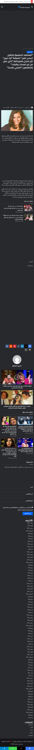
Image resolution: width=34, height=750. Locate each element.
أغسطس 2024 (29, 562)
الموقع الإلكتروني (29, 500)
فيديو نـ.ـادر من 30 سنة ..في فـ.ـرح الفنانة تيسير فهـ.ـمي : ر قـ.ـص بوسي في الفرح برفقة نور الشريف (13, 217)
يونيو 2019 (30, 715)
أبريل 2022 (30, 636)
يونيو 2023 (30, 599)
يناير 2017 (30, 717)
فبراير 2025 (30, 546)
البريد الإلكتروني (29, 494)
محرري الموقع (28, 107)
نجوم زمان (30, 735)
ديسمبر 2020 (30, 678)
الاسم (31, 487)
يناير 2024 (30, 580)
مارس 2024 (30, 575)
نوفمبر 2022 (30, 617)
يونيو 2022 (30, 630)
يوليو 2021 (30, 659)
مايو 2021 (30, 665)
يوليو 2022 (30, 628)
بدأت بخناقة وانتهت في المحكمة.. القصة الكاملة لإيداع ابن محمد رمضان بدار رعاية (25, 450)
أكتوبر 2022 (30, 620)
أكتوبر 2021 (30, 651)
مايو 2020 (30, 696)
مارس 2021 (30, 670)
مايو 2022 (30, 633)
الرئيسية (30, 48)
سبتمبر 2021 (30, 654)
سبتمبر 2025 (30, 528)
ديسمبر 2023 (30, 583)
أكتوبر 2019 (30, 707)
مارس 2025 (30, 544)
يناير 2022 (30, 644)
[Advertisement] (17, 29)
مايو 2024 (30, 570)
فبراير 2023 (30, 609)
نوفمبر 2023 (30, 586)
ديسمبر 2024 (30, 551)
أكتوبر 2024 (30, 557)
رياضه (31, 730)
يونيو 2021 (30, 662)
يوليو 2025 (30, 533)
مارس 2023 (30, 607)
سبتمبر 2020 (30, 686)
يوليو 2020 (30, 691)
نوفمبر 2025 (30, 523)
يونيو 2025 (30, 536)
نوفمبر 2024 (30, 554)
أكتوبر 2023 (30, 588)
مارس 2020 (30, 701)
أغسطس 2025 (29, 530)
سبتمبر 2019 (30, 709)
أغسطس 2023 (29, 594)
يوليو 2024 (30, 565)
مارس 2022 (30, 638)
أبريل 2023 (30, 604)
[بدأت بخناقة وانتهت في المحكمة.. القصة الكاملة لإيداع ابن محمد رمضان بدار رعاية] (25, 442)
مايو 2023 (30, 601)
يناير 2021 (30, 675)
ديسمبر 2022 (30, 615)
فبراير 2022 (30, 641)
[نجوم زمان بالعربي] (24, 6)
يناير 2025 (30, 549)
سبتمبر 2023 (30, 591)
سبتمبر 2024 (30, 559)
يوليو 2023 (30, 596)
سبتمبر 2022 (30, 623)
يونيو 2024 (30, 567)
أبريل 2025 (30, 541)
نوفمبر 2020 (30, 680)
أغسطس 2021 (29, 657)
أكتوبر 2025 (30, 525)
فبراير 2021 (30, 673)
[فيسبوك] (29, 346)
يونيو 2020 (30, 694)
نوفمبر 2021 (30, 649)
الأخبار (31, 727)
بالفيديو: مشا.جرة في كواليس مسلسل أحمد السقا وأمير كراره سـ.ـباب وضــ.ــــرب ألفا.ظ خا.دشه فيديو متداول (25, 428)
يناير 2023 (30, 612)
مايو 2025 (30, 538)
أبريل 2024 (30, 573)
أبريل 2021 (30, 667)
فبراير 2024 (30, 578)
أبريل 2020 (30, 699)
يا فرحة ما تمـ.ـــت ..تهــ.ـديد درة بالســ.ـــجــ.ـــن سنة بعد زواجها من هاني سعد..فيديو (13, 208)
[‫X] (26, 346)
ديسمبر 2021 (30, 646)
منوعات (31, 732)
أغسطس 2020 (29, 688)
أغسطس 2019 (29, 712)
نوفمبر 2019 (30, 704)
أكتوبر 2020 (30, 683)
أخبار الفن (25, 48)
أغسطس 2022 (29, 625)
